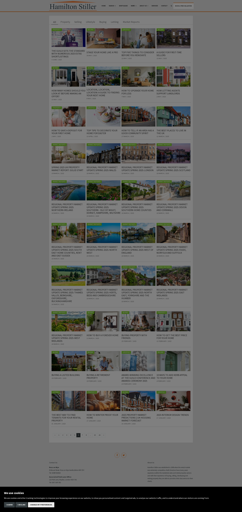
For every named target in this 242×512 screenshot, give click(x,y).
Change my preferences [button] (41, 505)
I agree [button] (9, 505)
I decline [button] (21, 505)
